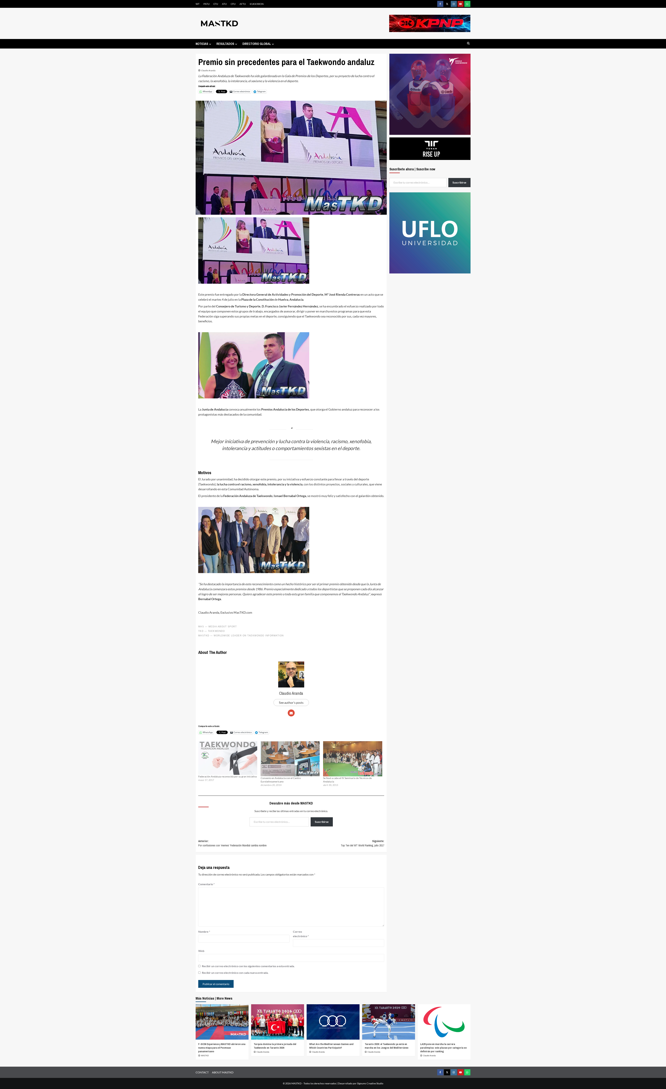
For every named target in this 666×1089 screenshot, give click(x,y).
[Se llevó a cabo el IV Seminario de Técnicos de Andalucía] (352, 758)
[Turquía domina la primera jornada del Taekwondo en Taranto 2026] (277, 1021)
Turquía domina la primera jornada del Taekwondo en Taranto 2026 (275, 1045)
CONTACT (202, 1072)
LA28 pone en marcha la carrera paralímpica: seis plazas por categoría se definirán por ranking (443, 1047)
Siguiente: (362, 843)
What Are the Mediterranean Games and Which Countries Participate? (331, 1045)
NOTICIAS (202, 44)
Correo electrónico (301, 934)
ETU (216, 3)
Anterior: (232, 843)
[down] (210, 44)
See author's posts (291, 702)
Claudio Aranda (208, 70)
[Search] (468, 43)
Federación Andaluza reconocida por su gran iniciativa (227, 776)
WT (197, 3)
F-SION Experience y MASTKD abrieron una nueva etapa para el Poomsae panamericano (221, 1047)
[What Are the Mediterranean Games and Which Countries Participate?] (333, 1021)
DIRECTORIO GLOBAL (256, 44)
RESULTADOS (225, 44)
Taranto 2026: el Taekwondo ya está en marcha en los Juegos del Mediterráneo (386, 1045)
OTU (233, 3)
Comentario (206, 884)
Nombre (204, 931)
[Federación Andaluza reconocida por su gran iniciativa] (227, 758)
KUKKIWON (257, 3)
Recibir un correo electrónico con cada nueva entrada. (235, 972)
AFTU (243, 3)
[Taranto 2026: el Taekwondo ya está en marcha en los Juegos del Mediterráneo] (388, 1021)
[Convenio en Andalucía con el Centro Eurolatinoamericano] (290, 758)
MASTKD (205, 1056)
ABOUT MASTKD (222, 1072)
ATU (224, 3)
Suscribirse (322, 821)
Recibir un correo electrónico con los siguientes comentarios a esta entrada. (248, 966)
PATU (206, 3)
